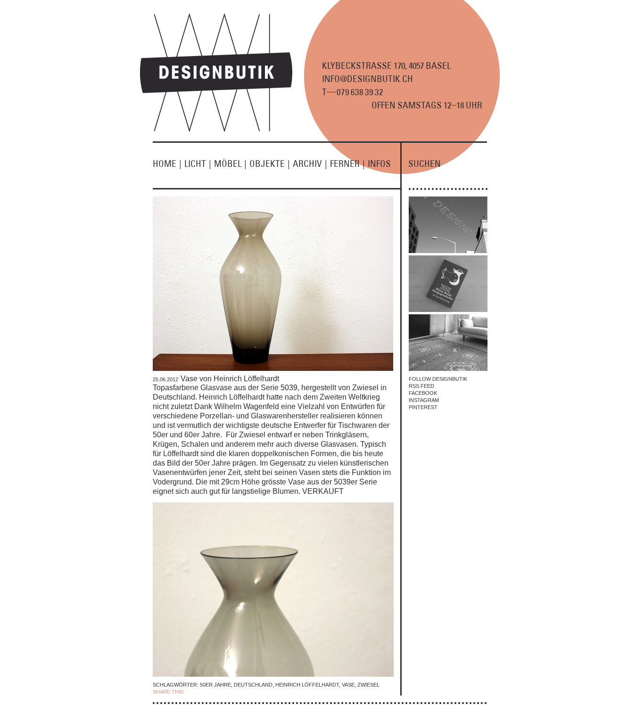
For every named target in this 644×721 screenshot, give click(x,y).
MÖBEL (230, 163)
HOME (167, 163)
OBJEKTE (269, 163)
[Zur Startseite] (221, 130)
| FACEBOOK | (202, 692)
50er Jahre (215, 685)
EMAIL (255, 692)
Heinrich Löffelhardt (307, 685)
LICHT (197, 163)
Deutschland (253, 685)
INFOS (379, 163)
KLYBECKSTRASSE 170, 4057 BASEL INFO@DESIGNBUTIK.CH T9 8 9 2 (386, 79)
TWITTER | (234, 692)
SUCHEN (424, 163)
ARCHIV (310, 163)
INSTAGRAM (424, 400)
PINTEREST (423, 407)
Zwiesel (368, 685)
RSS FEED (421, 386)
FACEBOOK (423, 393)
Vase (348, 685)
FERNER (347, 163)
